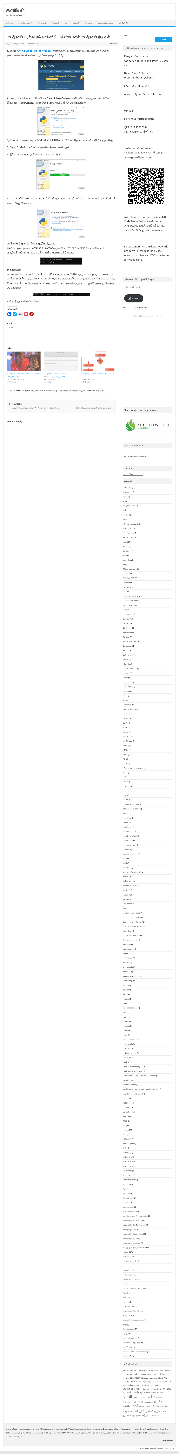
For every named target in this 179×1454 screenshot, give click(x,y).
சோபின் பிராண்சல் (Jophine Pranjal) (136, 1288)
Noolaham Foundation (132, 917)
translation (127, 1112)
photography (128, 949)
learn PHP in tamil (144, 1385)
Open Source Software (132, 922)
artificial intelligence (131, 524)
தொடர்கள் (135, 1415)
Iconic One (144, 1448)
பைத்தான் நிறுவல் (79, 390)
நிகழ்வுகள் (55, 23)
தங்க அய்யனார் (128, 1297)
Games (125, 718)
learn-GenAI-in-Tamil (131, 809)
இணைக (134, 298)
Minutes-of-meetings (131, 872)
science (126, 1003)
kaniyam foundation (131, 804)
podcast (126, 963)
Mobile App (127, 881)
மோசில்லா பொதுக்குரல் (131, 1343)
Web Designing (129, 1144)
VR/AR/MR (127, 1139)
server (125, 1035)
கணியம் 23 (127, 1257)
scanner (126, 999)
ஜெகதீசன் (126, 1293)
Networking (127, 904)
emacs (125, 678)
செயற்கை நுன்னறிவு (130, 1279)
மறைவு (125, 1325)
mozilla (126, 890)
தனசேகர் (126, 1302)
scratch (126, 1012)
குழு (66, 23)
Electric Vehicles (129, 669)
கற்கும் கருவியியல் (129, 1261)
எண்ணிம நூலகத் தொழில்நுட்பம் (135, 1216)
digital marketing (129, 641)
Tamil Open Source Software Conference (139, 1076)
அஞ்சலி (126, 1189)
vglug (125, 1125)
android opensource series (141, 1370)
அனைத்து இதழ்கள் (25, 23)
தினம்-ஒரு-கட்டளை (157, 1411)
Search (163, 39)
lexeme (126, 813)
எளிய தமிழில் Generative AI (133, 1234)
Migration (126, 868)
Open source (131, 1388)
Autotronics (127, 537)
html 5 (125, 755)
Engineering (127, 682)
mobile (125, 877)
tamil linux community (131, 1067)
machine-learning (129, 854)
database (126, 628)
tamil (127, 1397)
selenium (126, 1026)
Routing (126, 990)
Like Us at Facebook (133, 445)
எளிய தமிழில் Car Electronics (134, 1225)
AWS (124, 546)
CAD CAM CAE (128, 578)
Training (126, 1107)
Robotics (126, 985)
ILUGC (125, 763)
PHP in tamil (144, 1389)
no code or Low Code (131, 913)
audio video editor (130, 528)
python (167, 1388)
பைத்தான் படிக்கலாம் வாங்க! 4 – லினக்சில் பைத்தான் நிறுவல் (34, 408)
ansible (125, 515)
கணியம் (15, 10)
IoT (124, 773)
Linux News (127, 840)
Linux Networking (130, 836)
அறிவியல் (126, 1193)
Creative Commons (130, 601)
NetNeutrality (128, 899)
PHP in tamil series (156, 1389)
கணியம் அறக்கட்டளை (106, 23)
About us (123, 23)
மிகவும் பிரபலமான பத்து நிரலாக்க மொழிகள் (94, 408)
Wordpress (127, 1402)
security (126, 1021)
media (125, 863)
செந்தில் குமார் (128, 1275)
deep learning (128, 632)
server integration (130, 1039)
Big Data (126, 551)
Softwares (127, 1058)
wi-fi (124, 1148)
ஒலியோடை (88, 23)
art (124, 519)
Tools (125, 1098)
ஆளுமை (126, 1202)
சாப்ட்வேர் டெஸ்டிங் (154, 1406)
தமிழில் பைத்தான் (130, 1411)
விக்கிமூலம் (127, 1356)
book (125, 555)
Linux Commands (129, 831)
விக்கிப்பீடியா (127, 1347)
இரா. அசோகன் (128, 1211)
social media (128, 1044)
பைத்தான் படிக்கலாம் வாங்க (41, 390)
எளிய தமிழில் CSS (129, 1230)
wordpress (127, 1175)
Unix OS (126, 1116)
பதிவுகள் (76, 23)
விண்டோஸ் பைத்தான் (95, 390)
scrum (125, 1017)
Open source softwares (132, 926)
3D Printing (127, 488)
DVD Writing (128, 655)
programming (128, 967)
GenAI (125, 723)
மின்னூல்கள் (42, 23)
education (127, 664)
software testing (129, 1053)
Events (125, 691)
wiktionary (127, 1166)
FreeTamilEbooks (130, 709)
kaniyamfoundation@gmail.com (142, 152)
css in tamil (127, 614)
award (125, 542)
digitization (127, 646)
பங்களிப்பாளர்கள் (129, 1306)
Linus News (127, 827)
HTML (125, 750)
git (124, 727)
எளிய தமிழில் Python (131, 1238)
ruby (124, 994)
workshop (127, 1184)
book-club (127, 560)
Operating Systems (130, 940)
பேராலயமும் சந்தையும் (131, 1311)
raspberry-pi (128, 981)
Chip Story (127, 587)
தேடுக (125, 35)
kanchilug (126, 800)
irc (124, 777)
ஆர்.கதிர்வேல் (128, 1198)
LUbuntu (126, 850)
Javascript (127, 786)
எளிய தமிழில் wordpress (143, 1402)
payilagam (127, 944)
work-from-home (130, 1180)
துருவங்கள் (127, 1416)
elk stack (126, 673)
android (126, 510)
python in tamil (130, 1392)
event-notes (127, 687)
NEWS (125, 908)
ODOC (167, 1385)
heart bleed (127, 741)
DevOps (126, 637)
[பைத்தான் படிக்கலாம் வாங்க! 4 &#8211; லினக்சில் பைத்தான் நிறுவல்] (24, 361)
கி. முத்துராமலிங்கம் (17, 44)
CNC (124, 592)
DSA (160, 1378)
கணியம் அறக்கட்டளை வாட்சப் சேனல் (147, 316)
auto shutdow (128, 533)
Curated (126, 619)
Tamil (125, 1062)
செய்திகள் (126, 1284)
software (126, 1049)
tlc (153, 1397)
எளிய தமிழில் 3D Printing (132, 1220)
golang (125, 732)
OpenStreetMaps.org (131, 935)
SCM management (130, 1008)
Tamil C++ (137, 1397)
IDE (124, 759)
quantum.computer (130, 976)
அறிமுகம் (9, 23)
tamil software (129, 1080)
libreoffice (127, 818)
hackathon (127, 736)
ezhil (124, 696)
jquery (125, 795)
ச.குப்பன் (126, 1270)
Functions (126, 714)
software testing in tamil (153, 1393)
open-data (127, 931)
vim (124, 1134)
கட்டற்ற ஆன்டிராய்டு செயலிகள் (134, 1248)
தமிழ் (143, 1410)
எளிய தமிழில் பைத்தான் (132, 1243)
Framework (127, 705)
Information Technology (132, 768)
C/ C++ (125, 574)
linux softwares (129, 845)
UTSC (125, 1121)
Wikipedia (159, 1398)
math (125, 858)
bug (124, 564)
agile (124, 497)
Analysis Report (129, 506)
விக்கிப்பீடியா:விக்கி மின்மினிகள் (135, 1352)
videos (125, 1130)
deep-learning (136, 1378)
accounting (127, 492)
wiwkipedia (127, 1171)
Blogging (135, 1374)
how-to (126, 745)
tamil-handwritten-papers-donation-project (140, 1089)
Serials (125, 1030)
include (138, 1382)
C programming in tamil (147, 1374)
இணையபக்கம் (128, 1207)
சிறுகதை (164, 1406)
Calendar (126, 583)
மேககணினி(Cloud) (130, 1338)
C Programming (129, 569)
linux (152, 1385)
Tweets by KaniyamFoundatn (135, 456)
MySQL (125, 895)
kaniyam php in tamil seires (151, 1382)
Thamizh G (145, 1397)
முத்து (55, 390)
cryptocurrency (129, 605)
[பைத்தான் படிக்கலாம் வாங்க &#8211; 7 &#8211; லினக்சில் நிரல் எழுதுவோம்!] (61, 361)
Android (126, 1370)
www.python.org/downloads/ (35, 50)
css (124, 610)
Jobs (125, 791)
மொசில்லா (155, 1416)
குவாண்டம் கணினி (130, 1266)
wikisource (127, 1162)
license (125, 822)
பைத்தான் (26, 390)
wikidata (126, 1153)
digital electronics (150, 1378)
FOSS (133, 1382)
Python (18, 390)
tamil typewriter (129, 1085)
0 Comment (112, 44)
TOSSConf (127, 1103)
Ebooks (126, 659)
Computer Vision (129, 596)
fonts (125, 700)
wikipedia (126, 1157)
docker (125, 651)
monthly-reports (129, 886)
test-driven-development (133, 1094)
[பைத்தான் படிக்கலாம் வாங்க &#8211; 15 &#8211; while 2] (98, 361)
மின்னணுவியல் (128, 1329)
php (124, 954)
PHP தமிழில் (127, 958)
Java (124, 782)
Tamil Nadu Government (132, 1071)
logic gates (159, 1385)
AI (123, 501)
